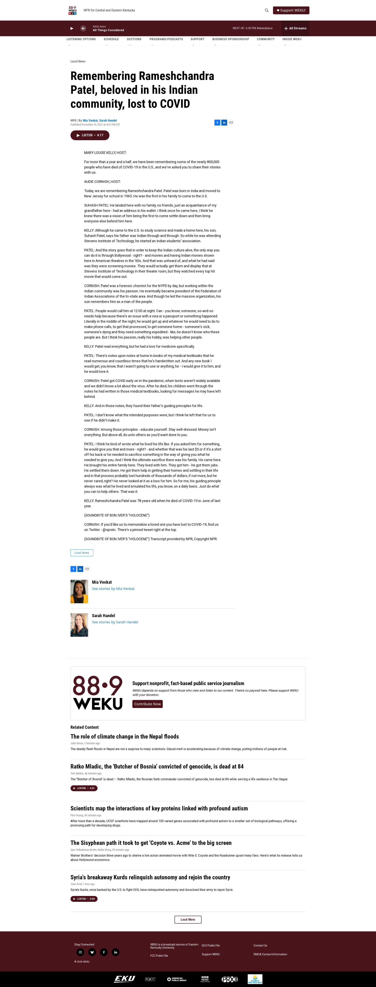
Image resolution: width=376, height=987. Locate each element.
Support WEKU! (293, 10)
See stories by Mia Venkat (113, 588)
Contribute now (147, 704)
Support (197, 39)
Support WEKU (211, 954)
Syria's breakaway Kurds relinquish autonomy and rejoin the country (150, 877)
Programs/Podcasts (166, 39)
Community (266, 39)
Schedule (111, 39)
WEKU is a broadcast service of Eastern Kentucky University (174, 946)
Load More (188, 919)
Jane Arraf (76, 884)
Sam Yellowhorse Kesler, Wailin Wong (90, 849)
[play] (71, 28)
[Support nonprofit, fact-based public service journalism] (98, 693)
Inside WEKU (292, 39)
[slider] (89, 28)
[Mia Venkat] (79, 591)
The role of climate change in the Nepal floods (124, 736)
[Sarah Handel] (79, 625)
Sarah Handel (108, 120)
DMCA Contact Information (270, 954)
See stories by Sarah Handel (115, 622)
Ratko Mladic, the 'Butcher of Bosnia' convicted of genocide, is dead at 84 (157, 766)
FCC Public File (159, 955)
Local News (78, 61)
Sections (134, 39)
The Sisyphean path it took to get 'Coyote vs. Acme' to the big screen (151, 842)
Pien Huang (76, 815)
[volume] (83, 28)
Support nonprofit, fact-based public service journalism (188, 683)
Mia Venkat (90, 120)
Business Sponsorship (230, 39)
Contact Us (260, 945)
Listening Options (81, 39)
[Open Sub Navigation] (69, 45)
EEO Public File (211, 945)
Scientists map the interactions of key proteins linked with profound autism (159, 808)
